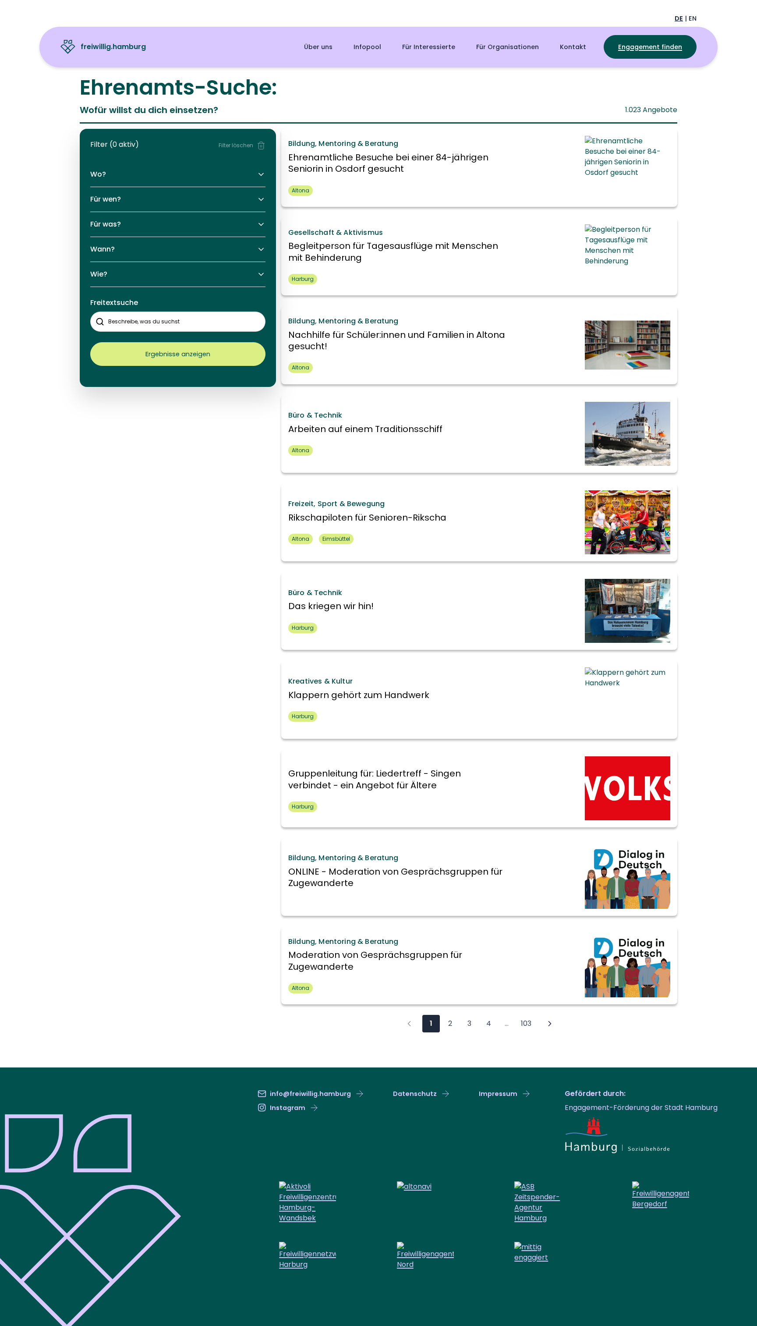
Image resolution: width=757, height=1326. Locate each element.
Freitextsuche (114, 303)
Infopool (367, 47)
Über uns (318, 47)
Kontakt (573, 47)
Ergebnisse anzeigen (177, 354)
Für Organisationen (507, 47)
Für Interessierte (428, 47)
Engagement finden (650, 47)
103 (526, 1023)
